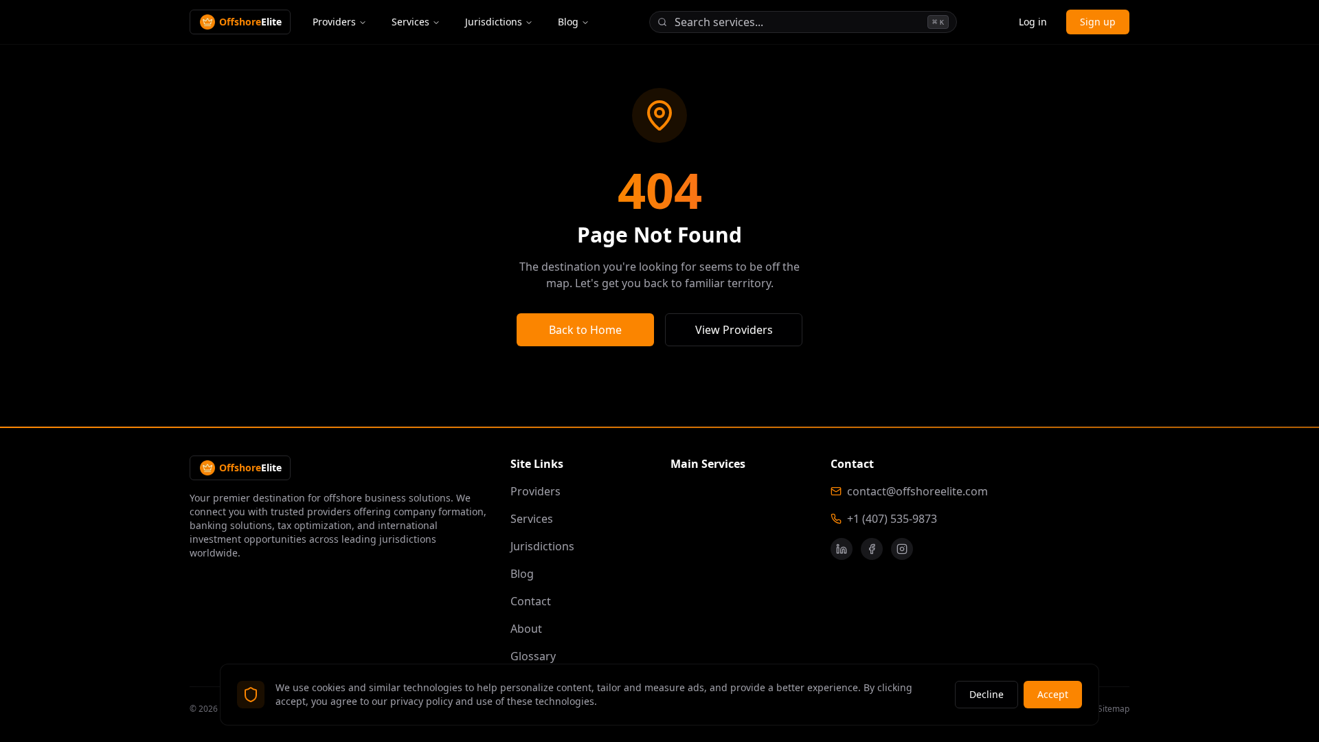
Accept (1052, 694)
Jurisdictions (493, 21)
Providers (334, 21)
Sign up (1098, 21)
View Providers (734, 329)
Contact (530, 601)
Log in (1033, 21)
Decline (986, 694)
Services (410, 21)
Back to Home (585, 329)
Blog (568, 21)
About (526, 628)
